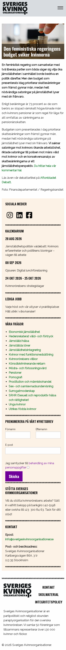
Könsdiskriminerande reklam (27, 363)
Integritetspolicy (48, 601)
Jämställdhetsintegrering (25, 350)
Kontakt (48, 587)
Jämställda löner (19, 345)
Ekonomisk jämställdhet (24, 332)
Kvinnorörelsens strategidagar (24, 286)
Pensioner (15, 372)
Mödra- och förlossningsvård (27, 368)
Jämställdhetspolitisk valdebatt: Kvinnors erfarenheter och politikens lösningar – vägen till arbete (32, 251)
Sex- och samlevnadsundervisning (31, 386)
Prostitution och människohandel (30, 381)
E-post (9, 444)
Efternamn (41, 429)
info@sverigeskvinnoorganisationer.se (29, 539)
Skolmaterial (48, 594)
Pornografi (15, 377)
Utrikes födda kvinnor (22, 409)
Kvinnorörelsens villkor (23, 359)
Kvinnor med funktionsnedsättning (31, 354)
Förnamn (10, 429)
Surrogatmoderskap (22, 391)
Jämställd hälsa (19, 341)
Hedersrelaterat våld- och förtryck (31, 336)
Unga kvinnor (17, 404)
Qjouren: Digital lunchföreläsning (26, 270)
